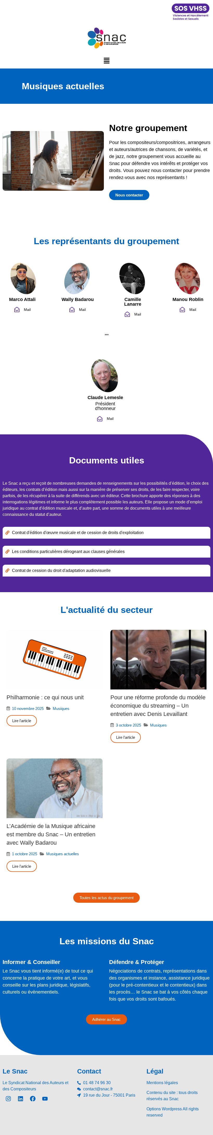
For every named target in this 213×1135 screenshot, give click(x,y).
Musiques (61, 708)
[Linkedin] (20, 1098)
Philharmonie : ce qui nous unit (45, 697)
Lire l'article (21, 721)
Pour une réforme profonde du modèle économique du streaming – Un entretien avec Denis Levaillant (157, 705)
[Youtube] (45, 1098)
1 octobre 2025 (24, 854)
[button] (106, 60)
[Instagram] (8, 1098)
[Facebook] (32, 1098)
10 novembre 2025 (28, 708)
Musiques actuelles (62, 854)
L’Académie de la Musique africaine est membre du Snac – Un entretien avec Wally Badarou (50, 834)
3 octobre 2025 (128, 725)
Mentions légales (162, 1083)
